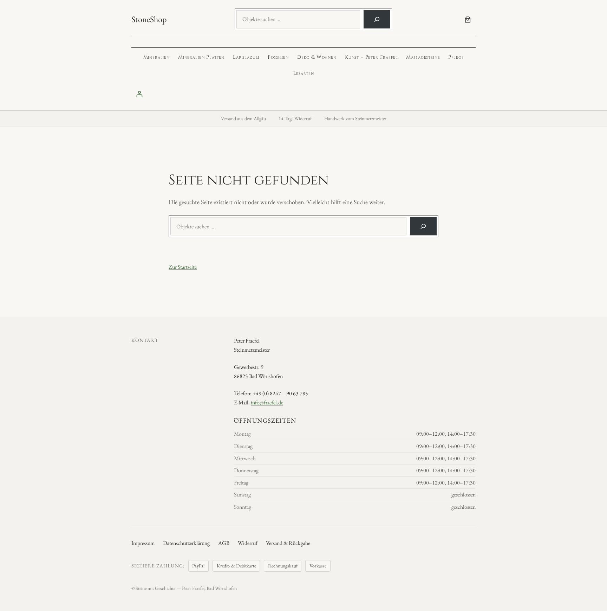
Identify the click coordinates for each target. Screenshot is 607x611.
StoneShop (149, 19)
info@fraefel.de (267, 402)
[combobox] (298, 19)
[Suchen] (377, 19)
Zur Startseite (183, 267)
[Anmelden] (303, 94)
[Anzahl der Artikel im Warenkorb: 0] (468, 19)
